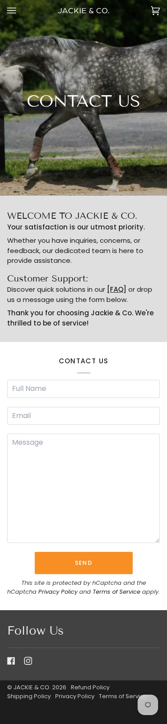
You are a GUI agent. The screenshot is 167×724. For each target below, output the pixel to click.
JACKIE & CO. (32, 687)
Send (83, 563)
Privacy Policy (57, 591)
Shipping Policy (29, 696)
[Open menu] (20, 10)
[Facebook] (11, 661)
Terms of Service (116, 591)
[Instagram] (28, 661)
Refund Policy (90, 687)
